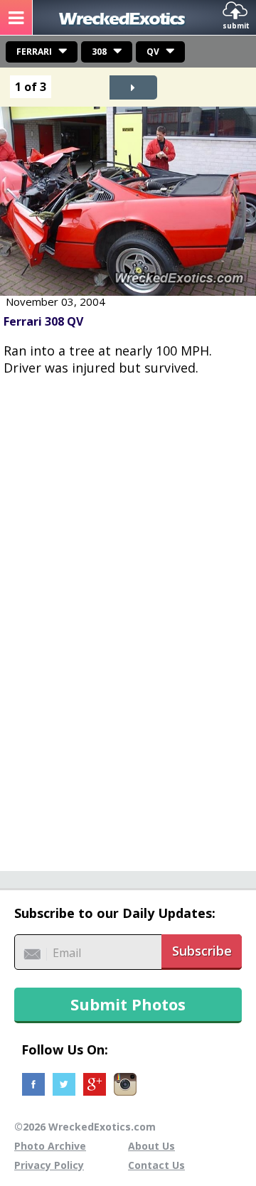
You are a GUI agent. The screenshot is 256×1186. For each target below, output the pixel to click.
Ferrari (34, 52)
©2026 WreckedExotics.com (85, 1126)
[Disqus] (128, 616)
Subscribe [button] (202, 950)
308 (99, 52)
